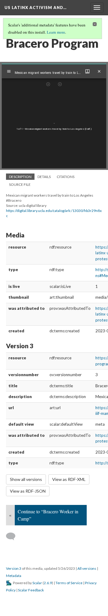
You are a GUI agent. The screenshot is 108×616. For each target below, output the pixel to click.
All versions (86, 568)
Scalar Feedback (31, 590)
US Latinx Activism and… (35, 7)
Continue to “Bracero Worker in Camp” (48, 515)
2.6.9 (48, 583)
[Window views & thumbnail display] (87, 71)
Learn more (56, 32)
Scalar (37, 583)
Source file (20, 184)
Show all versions (26, 479)
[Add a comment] (13, 536)
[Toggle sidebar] (9, 71)
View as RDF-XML (69, 479)
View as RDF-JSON (28, 491)
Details (44, 176)
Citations (65, 176)
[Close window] (99, 71)
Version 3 (13, 568)
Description (20, 176)
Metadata (13, 575)
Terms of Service (69, 583)
